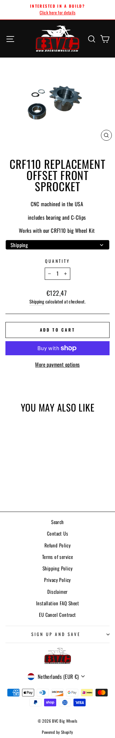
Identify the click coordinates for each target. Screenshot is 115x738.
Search (57, 521)
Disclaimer (57, 591)
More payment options (57, 364)
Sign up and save (55, 634)
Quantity (57, 261)
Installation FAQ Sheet (57, 603)
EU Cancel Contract (57, 614)
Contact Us (57, 533)
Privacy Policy (57, 579)
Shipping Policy (57, 568)
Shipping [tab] (19, 245)
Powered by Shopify (57, 732)
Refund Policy (57, 545)
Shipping (36, 301)
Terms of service (57, 556)
